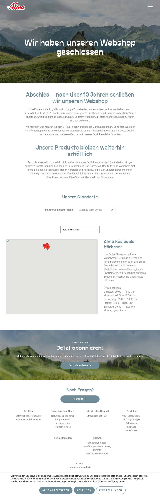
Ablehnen (84, 490)
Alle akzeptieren (55, 490)
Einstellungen (110, 490)
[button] (47, 247)
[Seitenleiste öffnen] (150, 6)
